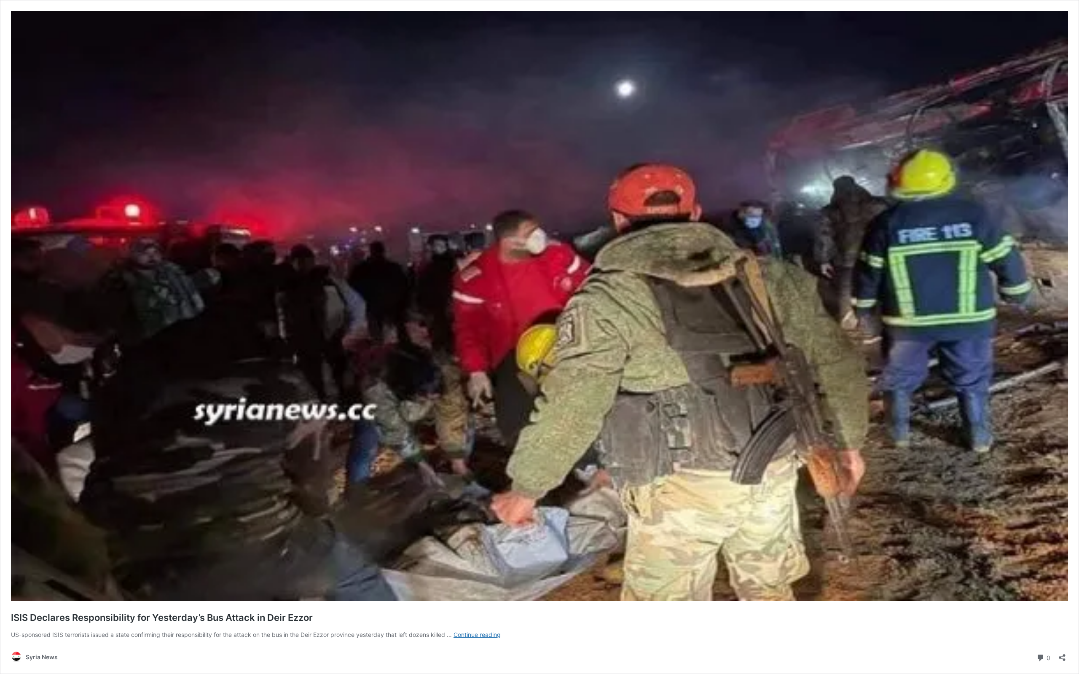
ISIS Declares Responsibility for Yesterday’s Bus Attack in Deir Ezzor (162, 617)
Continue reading (477, 634)
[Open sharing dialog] (1062, 654)
